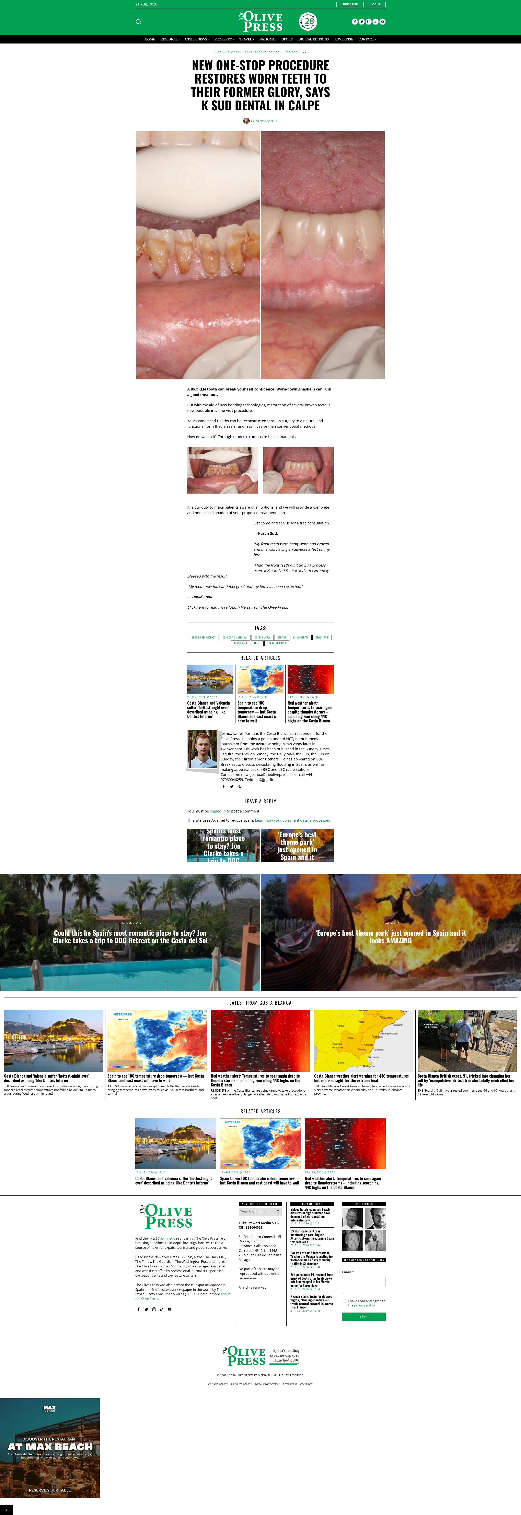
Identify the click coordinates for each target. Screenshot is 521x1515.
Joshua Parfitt (266, 120)
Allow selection (260, 797)
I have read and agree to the (366, 1303)
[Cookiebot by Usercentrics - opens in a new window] (330, 713)
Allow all (319, 797)
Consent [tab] (199, 726)
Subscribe (350, 4)
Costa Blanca (255, 51)
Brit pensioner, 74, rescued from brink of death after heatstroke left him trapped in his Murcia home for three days (311, 1280)
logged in (218, 811)
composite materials (235, 637)
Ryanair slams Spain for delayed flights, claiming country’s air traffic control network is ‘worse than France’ (311, 1302)
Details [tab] (261, 726)
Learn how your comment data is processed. (293, 820)
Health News (239, 607)
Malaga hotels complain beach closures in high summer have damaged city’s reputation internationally (310, 1215)
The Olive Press (276, 643)
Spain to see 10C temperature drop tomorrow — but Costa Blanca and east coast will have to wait (155, 1078)
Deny (202, 797)
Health (274, 51)
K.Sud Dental (301, 637)
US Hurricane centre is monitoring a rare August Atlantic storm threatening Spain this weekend (312, 1236)
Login (375, 4)
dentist (282, 637)
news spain (322, 637)
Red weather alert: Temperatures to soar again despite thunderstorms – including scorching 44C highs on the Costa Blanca (255, 1080)
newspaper (240, 643)
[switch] (237, 777)
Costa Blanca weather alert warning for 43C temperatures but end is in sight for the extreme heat (361, 1078)
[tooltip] (355, 21)
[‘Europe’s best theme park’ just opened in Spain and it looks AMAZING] (297, 845)
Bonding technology (204, 637)
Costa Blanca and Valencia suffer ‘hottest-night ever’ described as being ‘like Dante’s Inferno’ (46, 1078)
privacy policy (364, 1305)
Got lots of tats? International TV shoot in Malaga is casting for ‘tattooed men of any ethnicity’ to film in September (311, 1258)
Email (348, 1272)
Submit (364, 1316)
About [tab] (321, 726)
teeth (257, 643)
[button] (278, 1212)
